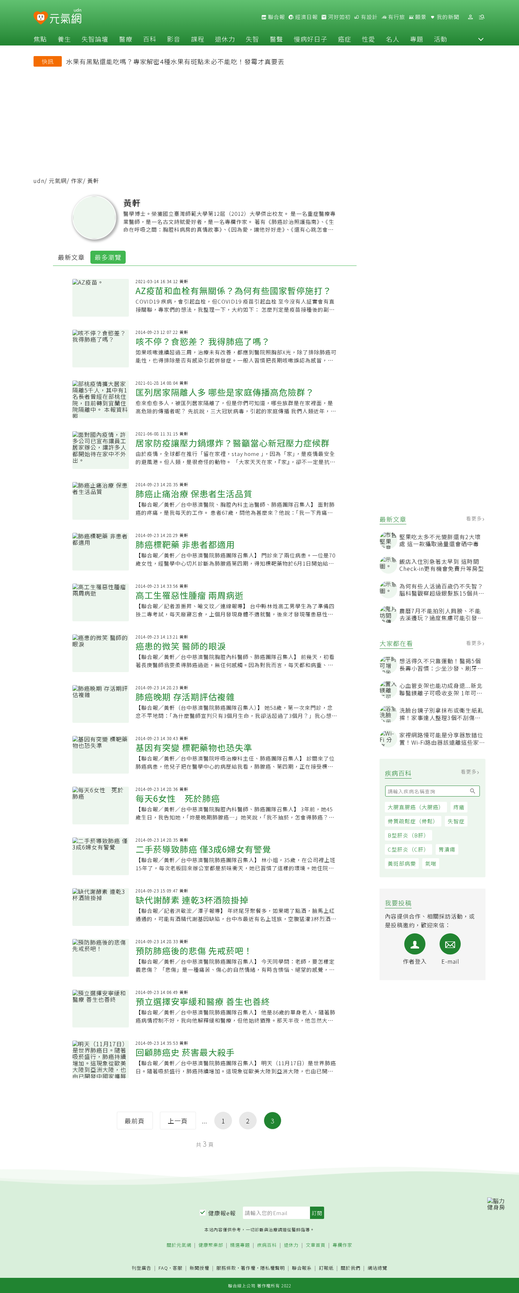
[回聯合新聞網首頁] (41, 18)
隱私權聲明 (272, 1267)
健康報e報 (222, 1212)
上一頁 (178, 1120)
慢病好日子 (310, 38)
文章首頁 (316, 1245)
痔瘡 (459, 807)
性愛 (368, 38)
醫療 (125, 38)
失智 (252, 38)
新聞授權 (199, 1268)
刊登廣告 (141, 1268)
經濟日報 (306, 17)
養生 (64, 38)
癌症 (344, 38)
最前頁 (135, 1120)
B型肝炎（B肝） (408, 835)
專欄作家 (342, 1245)
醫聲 (276, 38)
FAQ (163, 1267)
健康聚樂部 (210, 1245)
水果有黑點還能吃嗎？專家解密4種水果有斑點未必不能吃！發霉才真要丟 (175, 61)
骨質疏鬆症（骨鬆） (413, 821)
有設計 (368, 17)
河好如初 (339, 17)
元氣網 (58, 180)
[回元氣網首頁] (65, 17)
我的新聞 (447, 17)
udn (39, 180)
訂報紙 (326, 1268)
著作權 (248, 1267)
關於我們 (350, 1268)
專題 (416, 38)
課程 (197, 38)
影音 (173, 38)
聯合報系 (302, 1268)
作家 (77, 180)
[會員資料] (470, 17)
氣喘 (430, 863)
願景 (420, 17)
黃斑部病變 (402, 863)
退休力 (225, 38)
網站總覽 (377, 1268)
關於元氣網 (179, 1245)
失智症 (456, 821)
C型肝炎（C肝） (408, 849)
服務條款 (226, 1267)
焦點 (40, 38)
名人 (392, 38)
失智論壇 (95, 38)
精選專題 (240, 1245)
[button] (481, 39)
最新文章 (71, 257)
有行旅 (396, 17)
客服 (178, 1267)
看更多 (474, 518)
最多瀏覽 (108, 257)
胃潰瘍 (447, 849)
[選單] (481, 17)
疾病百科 (267, 1245)
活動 (440, 38)
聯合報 (276, 17)
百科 (149, 38)
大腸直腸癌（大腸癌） (416, 807)
